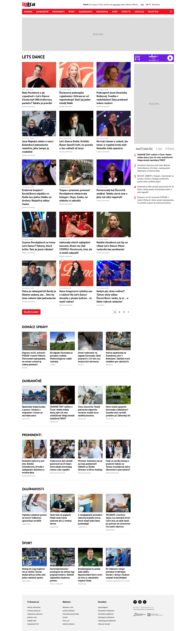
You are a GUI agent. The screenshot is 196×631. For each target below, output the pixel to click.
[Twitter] (144, 602)
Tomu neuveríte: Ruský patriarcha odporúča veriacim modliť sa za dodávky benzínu (89, 411)
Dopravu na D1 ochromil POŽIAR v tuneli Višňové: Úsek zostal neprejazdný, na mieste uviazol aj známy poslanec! (34, 358)
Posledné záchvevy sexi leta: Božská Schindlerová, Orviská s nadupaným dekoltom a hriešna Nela (33, 466)
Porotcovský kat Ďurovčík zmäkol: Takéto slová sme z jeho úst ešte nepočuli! (112, 193)
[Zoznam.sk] (140, 615)
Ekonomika (102, 11)
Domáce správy (35, 327)
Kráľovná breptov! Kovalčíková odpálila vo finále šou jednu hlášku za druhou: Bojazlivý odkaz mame (36, 197)
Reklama (67, 601)
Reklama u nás (68, 607)
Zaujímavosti (85, 11)
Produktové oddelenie (106, 611)
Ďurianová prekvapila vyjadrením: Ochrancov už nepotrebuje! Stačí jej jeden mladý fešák (75, 98)
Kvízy (115, 11)
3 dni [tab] (159, 149)
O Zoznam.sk (33, 601)
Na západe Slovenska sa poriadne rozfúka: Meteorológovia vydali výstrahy (61, 357)
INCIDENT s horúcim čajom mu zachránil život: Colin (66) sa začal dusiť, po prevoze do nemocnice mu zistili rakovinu (118, 520)
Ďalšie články (31, 312)
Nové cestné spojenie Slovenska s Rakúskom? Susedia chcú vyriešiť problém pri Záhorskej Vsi (118, 411)
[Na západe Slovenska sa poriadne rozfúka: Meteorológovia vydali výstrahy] (62, 341)
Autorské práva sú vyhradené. (143, 609)
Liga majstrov (26, 581)
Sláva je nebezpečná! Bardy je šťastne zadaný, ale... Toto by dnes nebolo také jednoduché (39, 294)
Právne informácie (33, 607)
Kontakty (102, 601)
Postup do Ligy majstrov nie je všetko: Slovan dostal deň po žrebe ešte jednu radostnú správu (34, 573)
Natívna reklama (68, 624)
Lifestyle (139, 11)
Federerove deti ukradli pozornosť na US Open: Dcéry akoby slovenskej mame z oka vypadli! (61, 465)
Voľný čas (153, 11)
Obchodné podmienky (71, 614)
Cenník (65, 617)
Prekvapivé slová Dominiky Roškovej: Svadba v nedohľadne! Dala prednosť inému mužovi (112, 98)
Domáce (28, 11)
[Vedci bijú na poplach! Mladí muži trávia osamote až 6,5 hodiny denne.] (62, 503)
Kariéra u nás (32, 617)
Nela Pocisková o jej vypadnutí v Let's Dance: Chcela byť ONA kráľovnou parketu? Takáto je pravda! (37, 98)
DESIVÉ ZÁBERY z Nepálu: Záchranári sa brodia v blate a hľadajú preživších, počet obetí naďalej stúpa (155, 179)
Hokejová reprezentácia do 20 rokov (118, 581)
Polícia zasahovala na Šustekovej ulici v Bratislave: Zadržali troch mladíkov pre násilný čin (118, 357)
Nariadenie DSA (33, 624)
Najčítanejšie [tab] (144, 149)
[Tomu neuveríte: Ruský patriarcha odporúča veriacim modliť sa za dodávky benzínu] (90, 395)
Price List (66, 621)
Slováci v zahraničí (56, 584)
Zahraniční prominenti (57, 473)
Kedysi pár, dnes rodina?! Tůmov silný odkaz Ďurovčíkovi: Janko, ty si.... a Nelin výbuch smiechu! (112, 296)
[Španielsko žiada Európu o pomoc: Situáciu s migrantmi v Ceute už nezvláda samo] (34, 395)
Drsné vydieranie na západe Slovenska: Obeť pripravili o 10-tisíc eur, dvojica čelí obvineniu (89, 357)
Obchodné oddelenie (105, 614)
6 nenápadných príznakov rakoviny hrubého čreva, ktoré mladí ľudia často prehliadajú (90, 519)
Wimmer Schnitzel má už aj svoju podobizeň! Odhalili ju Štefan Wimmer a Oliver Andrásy (90, 465)
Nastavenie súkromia (34, 614)
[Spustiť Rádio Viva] (154, 56)
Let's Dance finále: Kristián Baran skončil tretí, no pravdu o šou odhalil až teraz (76, 145)
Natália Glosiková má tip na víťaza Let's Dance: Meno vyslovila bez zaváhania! (112, 246)
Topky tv (126, 11)
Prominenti (58, 11)
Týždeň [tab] (169, 149)
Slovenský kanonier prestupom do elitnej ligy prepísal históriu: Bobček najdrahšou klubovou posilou (62, 574)
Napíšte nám (31, 621)
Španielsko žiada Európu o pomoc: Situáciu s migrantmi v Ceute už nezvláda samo (33, 411)
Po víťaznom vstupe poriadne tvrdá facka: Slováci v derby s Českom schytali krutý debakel (117, 573)
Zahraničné (42, 11)
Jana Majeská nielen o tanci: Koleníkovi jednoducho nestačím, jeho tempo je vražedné (38, 146)
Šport (72, 11)
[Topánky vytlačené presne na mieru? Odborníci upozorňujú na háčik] (34, 503)
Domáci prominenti (28, 106)
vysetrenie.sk (82, 527)
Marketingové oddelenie (107, 621)
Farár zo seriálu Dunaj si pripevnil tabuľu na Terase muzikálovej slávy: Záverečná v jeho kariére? (118, 465)
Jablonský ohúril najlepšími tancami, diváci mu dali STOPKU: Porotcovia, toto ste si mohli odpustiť (75, 248)
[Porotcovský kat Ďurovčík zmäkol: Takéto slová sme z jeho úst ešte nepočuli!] (114, 172)
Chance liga (82, 584)
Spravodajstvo (103, 607)
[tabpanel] (154, 178)
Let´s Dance (100, 305)
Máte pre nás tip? (104, 624)
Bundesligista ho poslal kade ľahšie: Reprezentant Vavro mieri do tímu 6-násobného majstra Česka (90, 574)
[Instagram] (140, 602)
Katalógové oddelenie (106, 617)
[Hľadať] (171, 11)
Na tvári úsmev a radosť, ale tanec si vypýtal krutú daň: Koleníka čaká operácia (112, 145)
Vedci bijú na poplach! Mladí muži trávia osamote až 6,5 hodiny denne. (60, 519)
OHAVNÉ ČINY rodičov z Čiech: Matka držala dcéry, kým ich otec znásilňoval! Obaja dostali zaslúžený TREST (62, 412)
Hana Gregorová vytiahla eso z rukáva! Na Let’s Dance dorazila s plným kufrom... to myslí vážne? (75, 296)
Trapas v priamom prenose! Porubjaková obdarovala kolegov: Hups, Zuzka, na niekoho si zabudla (74, 195)
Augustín (116, 4)
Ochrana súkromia (33, 611)
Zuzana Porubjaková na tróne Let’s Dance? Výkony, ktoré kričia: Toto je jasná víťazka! (38, 246)
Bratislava (109, 365)
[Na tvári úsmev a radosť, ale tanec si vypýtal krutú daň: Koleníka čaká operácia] (114, 123)
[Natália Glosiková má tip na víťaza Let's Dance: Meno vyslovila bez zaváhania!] (114, 224)
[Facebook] (135, 602)
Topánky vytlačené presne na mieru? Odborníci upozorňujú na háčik (34, 517)
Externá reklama (69, 611)
